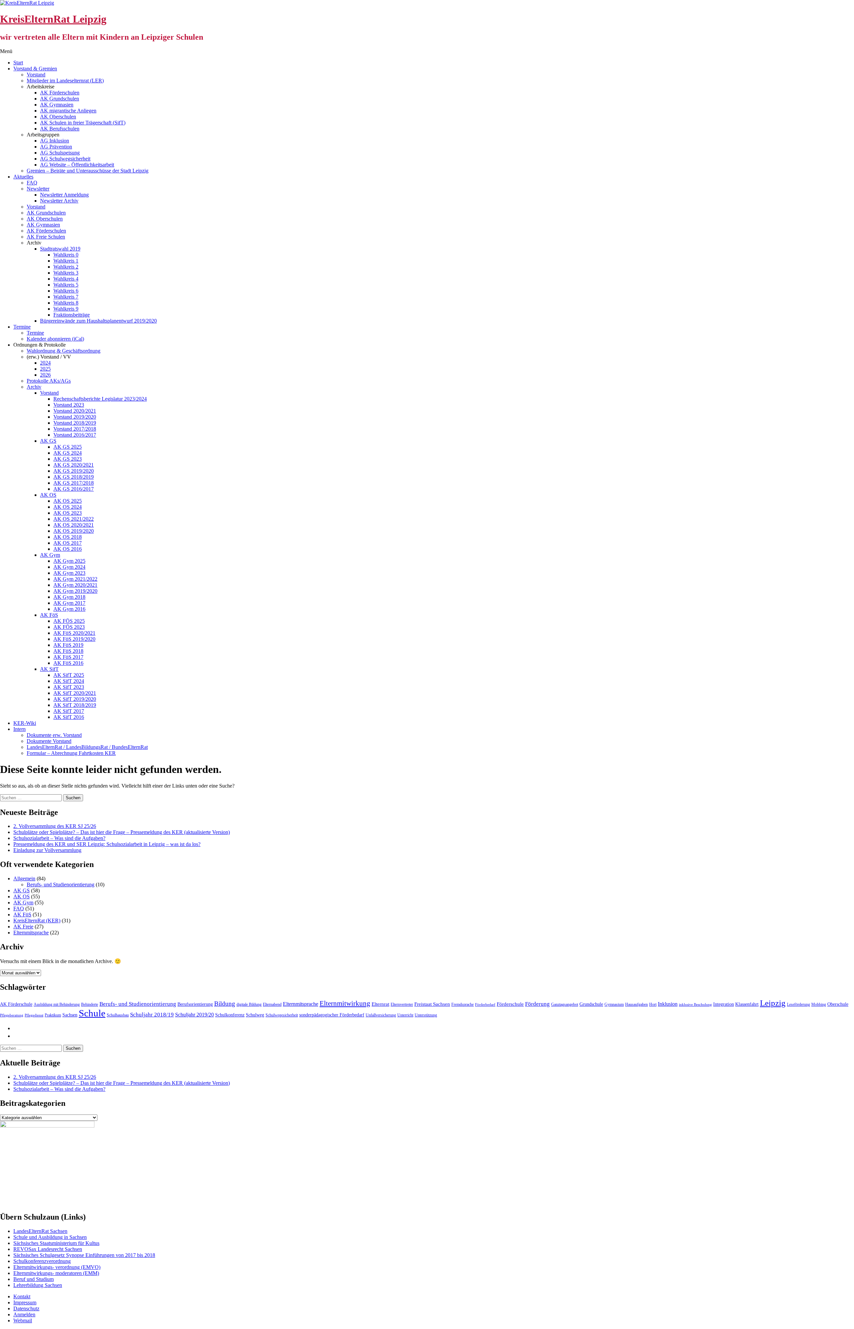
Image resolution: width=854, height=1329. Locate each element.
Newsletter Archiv (59, 200)
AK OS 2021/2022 (73, 519)
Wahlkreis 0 (65, 255)
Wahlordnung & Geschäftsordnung (63, 351)
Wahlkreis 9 (65, 309)
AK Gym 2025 (69, 561)
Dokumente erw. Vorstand (54, 735)
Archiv (34, 387)
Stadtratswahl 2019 (60, 249)
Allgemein (24, 878)
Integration (723, 1004)
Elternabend (272, 1004)
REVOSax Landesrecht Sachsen (47, 1249)
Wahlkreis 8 (65, 303)
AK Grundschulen (59, 98)
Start (18, 62)
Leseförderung (798, 1004)
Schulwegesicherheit (282, 1015)
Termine (22, 327)
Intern (19, 729)
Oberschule (837, 1004)
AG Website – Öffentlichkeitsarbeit (77, 164)
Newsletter (38, 188)
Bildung (224, 1003)
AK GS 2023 (67, 459)
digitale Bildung (249, 1004)
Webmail (22, 1320)
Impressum (24, 1302)
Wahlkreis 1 (65, 261)
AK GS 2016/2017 (73, 489)
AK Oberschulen (58, 116)
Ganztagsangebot (564, 1004)
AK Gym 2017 (69, 603)
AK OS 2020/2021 (73, 525)
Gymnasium (614, 1004)
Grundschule (591, 1004)
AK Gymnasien (56, 104)
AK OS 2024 (67, 507)
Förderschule (510, 1004)
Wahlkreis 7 (65, 297)
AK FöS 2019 (68, 645)
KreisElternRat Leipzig (53, 19)
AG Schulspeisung (60, 152)
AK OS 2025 (67, 501)
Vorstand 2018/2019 (74, 423)
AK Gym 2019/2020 (75, 591)
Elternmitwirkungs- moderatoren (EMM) (56, 1273)
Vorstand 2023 (68, 405)
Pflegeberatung (11, 1015)
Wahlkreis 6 (65, 291)
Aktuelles (23, 176)
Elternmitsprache (31, 932)
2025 (45, 369)
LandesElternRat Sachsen (40, 1231)
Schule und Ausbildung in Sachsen (50, 1237)
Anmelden (24, 1314)
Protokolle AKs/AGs (49, 381)
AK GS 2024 (67, 453)
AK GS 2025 (67, 447)
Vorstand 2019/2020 (74, 417)
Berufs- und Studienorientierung (60, 884)
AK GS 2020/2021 (73, 465)
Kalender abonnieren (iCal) (55, 339)
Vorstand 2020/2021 (74, 411)
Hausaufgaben (636, 1004)
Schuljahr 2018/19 (152, 1014)
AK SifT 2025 (68, 675)
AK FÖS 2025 (69, 621)
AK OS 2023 (67, 513)
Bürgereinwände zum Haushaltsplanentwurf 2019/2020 (98, 321)
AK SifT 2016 (68, 717)
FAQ (32, 182)
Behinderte (89, 1004)
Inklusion (668, 1004)
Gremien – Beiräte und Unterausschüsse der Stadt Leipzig (87, 170)
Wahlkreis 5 (65, 285)
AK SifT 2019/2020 (74, 699)
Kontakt (21, 1296)
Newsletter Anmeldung (64, 194)
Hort (653, 1004)
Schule (92, 1013)
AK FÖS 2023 (69, 627)
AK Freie (23, 926)
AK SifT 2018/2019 (74, 705)
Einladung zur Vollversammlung (47, 850)
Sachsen (69, 1014)
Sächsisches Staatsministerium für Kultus (56, 1243)
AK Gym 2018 (69, 597)
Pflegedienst (34, 1015)
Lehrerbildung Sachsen (37, 1285)
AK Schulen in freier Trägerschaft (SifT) (82, 122)
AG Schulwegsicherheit (65, 158)
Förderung (537, 1004)
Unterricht (405, 1015)
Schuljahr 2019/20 (194, 1014)
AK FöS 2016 (68, 663)
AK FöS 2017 (68, 657)
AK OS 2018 (67, 537)
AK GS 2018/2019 (73, 477)
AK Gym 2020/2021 (75, 585)
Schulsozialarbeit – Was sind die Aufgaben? (59, 838)
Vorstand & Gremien (35, 68)
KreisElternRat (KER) (36, 920)
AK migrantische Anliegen (68, 110)
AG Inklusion (54, 140)
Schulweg (255, 1014)
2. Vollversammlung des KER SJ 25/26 (54, 826)
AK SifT (49, 669)
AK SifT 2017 (68, 711)
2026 (45, 375)
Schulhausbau (118, 1015)
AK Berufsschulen (59, 128)
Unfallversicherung (381, 1015)
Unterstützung (426, 1015)
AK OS (48, 495)
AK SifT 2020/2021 (74, 693)
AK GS (48, 441)
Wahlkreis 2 (65, 267)
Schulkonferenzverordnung (42, 1261)
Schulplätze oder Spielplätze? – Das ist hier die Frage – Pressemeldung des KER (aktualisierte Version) (121, 832)
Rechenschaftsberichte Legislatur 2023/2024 (100, 399)
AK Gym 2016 (69, 609)
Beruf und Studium (33, 1279)
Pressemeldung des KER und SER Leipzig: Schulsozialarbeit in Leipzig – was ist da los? (106, 844)
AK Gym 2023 (69, 573)
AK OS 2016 (67, 549)
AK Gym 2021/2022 (75, 579)
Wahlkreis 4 (65, 279)
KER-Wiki (24, 723)
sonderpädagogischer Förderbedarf (331, 1014)
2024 (45, 363)
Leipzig (773, 1002)
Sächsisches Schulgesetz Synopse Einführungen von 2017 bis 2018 (84, 1255)
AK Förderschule (16, 1004)
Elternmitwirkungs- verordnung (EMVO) (56, 1267)
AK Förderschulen (59, 92)
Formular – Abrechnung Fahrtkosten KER (71, 753)
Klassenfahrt (747, 1004)
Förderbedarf (485, 1004)
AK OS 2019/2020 (73, 531)
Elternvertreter (402, 1004)
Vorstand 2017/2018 (74, 429)
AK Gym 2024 (69, 567)
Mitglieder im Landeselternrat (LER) (65, 80)
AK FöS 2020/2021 (74, 633)
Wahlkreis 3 (65, 273)
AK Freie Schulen (46, 237)
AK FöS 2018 (68, 651)
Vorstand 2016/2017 (74, 435)
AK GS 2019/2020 (73, 471)
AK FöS (49, 615)
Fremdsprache (462, 1004)
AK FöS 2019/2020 (74, 639)
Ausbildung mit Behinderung (57, 1004)
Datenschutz (26, 1308)
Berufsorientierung (195, 1004)
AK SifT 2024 (68, 681)
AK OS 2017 (67, 543)
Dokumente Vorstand (49, 741)
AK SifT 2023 (68, 687)
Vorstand (36, 74)
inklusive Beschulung (695, 1004)
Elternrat (380, 1004)
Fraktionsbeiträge (71, 315)
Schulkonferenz (230, 1014)
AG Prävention (56, 146)
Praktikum (53, 1015)
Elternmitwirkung (345, 1003)
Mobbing (818, 1004)
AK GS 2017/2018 (73, 483)
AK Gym (50, 555)
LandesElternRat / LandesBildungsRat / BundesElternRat (87, 747)
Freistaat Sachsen (432, 1004)
